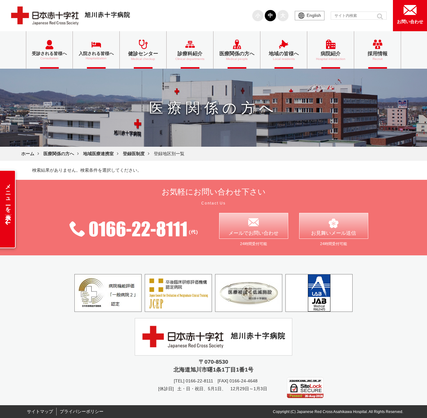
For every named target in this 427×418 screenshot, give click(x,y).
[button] (380, 16)
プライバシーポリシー (81, 411)
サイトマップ (40, 411)
